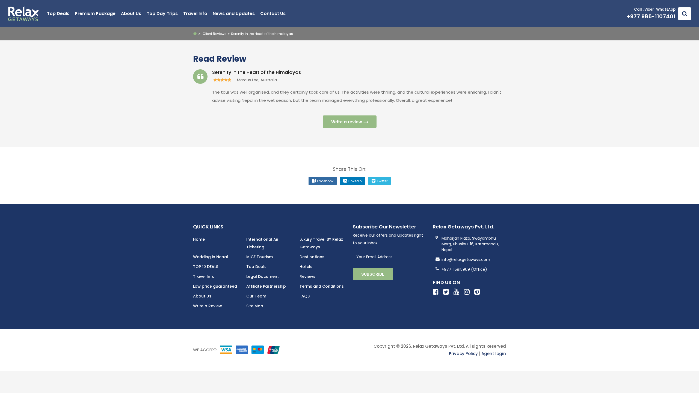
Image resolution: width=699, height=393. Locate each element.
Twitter (382, 181)
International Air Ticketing (262, 243)
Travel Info (195, 13)
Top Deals (58, 13)
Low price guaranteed (215, 286)
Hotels (306, 266)
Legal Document (262, 276)
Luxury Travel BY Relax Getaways (321, 243)
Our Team (256, 296)
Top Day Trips (162, 13)
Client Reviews (214, 33)
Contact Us (273, 13)
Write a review (346, 122)
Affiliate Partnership (266, 286)
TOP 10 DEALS (205, 266)
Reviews (307, 276)
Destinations (312, 257)
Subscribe (372, 274)
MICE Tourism (259, 257)
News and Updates (234, 13)
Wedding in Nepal (210, 257)
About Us (131, 13)
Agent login (493, 353)
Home (199, 239)
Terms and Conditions (322, 286)
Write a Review (207, 306)
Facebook (325, 181)
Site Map (254, 306)
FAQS (305, 296)
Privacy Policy (463, 353)
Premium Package (95, 13)
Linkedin (355, 181)
